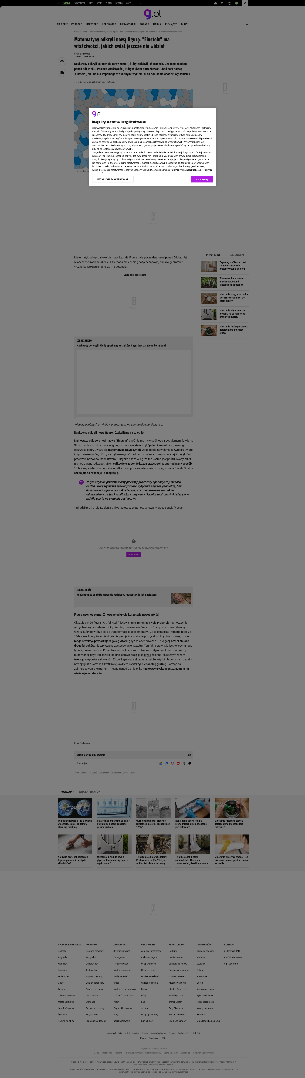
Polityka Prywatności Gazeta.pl (186, 170)
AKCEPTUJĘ (202, 179)
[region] (152, 147)
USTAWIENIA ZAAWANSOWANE (112, 179)
